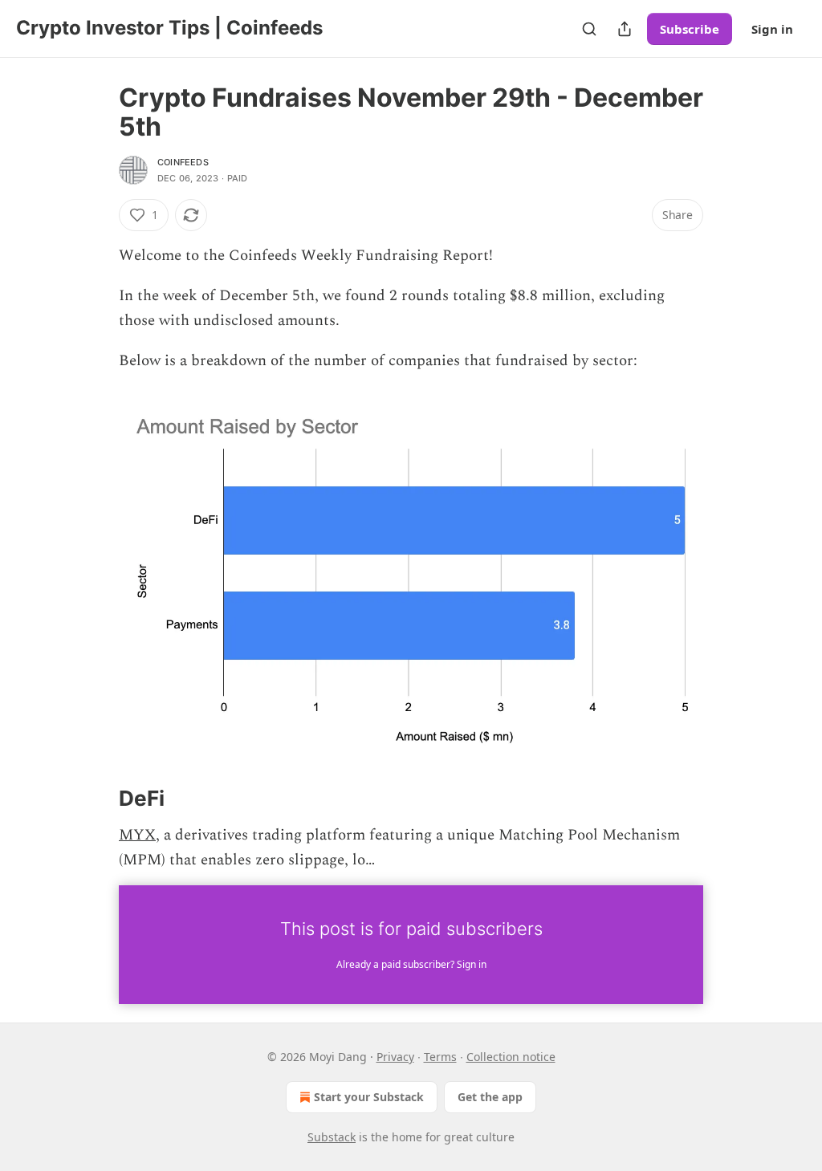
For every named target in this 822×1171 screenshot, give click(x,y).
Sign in (772, 29)
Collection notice (510, 1056)
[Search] (589, 29)
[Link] (96, 798)
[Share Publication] (624, 29)
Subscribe (689, 29)
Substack (331, 1137)
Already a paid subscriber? (411, 964)
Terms (440, 1056)
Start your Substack (369, 1096)
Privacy (395, 1056)
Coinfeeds (183, 162)
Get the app (490, 1096)
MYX (137, 835)
